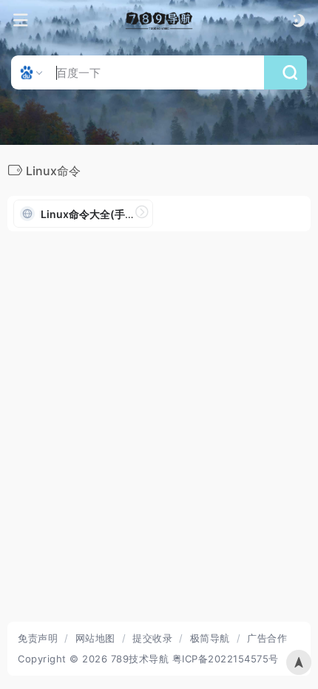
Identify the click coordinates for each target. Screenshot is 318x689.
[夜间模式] (298, 20)
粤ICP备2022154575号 (225, 659)
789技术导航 (140, 659)
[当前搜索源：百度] (32, 72)
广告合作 (267, 638)
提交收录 (152, 638)
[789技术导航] (159, 20)
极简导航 (210, 638)
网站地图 (95, 638)
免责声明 (38, 638)
